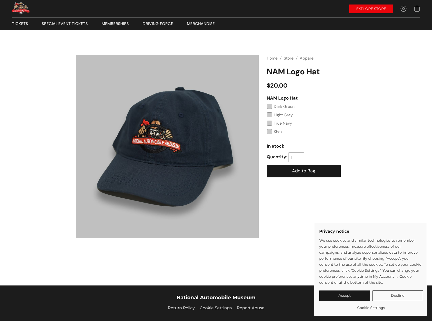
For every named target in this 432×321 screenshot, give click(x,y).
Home (272, 58)
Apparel (307, 58)
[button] (21, 9)
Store (289, 58)
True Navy (283, 123)
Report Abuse (250, 307)
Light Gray (283, 115)
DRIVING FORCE (157, 24)
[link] (371, 306)
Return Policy (181, 307)
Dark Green (284, 106)
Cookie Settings (216, 307)
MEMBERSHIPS (115, 24)
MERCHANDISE (201, 24)
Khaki (279, 131)
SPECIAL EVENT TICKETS (65, 24)
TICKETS (20, 24)
